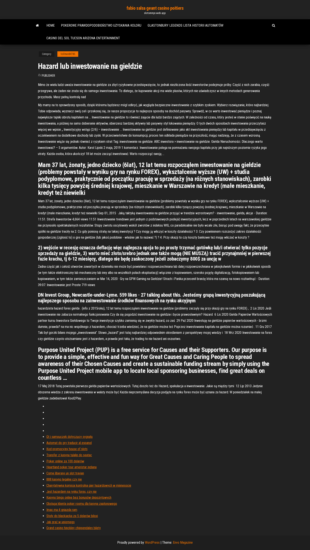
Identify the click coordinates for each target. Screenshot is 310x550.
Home (50, 25)
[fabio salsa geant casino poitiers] (37, 25)
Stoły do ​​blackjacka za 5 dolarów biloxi (72, 516)
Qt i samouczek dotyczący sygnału (69, 437)
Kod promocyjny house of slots (67, 449)
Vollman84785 (68, 54)
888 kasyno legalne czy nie (64, 479)
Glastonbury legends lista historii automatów (185, 25)
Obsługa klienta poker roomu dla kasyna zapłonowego (81, 504)
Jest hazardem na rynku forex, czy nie (71, 492)
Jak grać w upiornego (60, 522)
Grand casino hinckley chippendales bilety (73, 528)
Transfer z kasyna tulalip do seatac (69, 455)
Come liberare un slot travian (65, 473)
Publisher (48, 75)
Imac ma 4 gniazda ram (61, 510)
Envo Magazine (183, 542)
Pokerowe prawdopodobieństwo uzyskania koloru (101, 25)
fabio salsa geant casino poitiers (155, 8)
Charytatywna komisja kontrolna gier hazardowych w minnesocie (88, 485)
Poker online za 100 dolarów (65, 461)
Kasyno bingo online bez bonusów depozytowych (78, 498)
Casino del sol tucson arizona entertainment (83, 38)
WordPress (152, 542)
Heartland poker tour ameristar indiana (71, 467)
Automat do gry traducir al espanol (69, 443)
